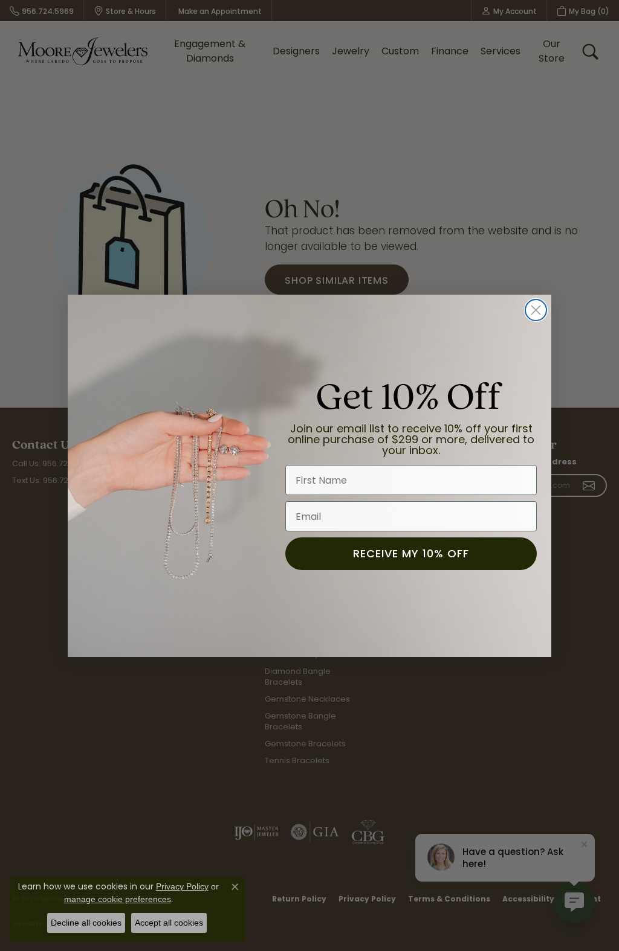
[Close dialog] (535, 310)
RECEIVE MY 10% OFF (411, 553)
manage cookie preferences (117, 899)
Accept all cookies (169, 922)
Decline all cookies (86, 922)
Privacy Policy (182, 886)
